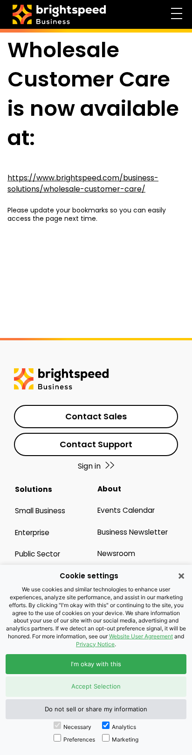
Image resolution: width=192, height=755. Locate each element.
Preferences (79, 739)
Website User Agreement (141, 636)
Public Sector (37, 554)
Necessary (77, 726)
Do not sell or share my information (96, 709)
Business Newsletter (132, 532)
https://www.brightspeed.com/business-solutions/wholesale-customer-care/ (82, 183)
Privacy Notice (95, 644)
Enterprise (32, 532)
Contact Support (96, 444)
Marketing (125, 739)
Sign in (89, 466)
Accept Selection (96, 686)
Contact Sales (96, 416)
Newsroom (116, 553)
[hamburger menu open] (176, 13)
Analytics (124, 726)
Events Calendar (126, 510)
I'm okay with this (96, 664)
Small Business (40, 511)
